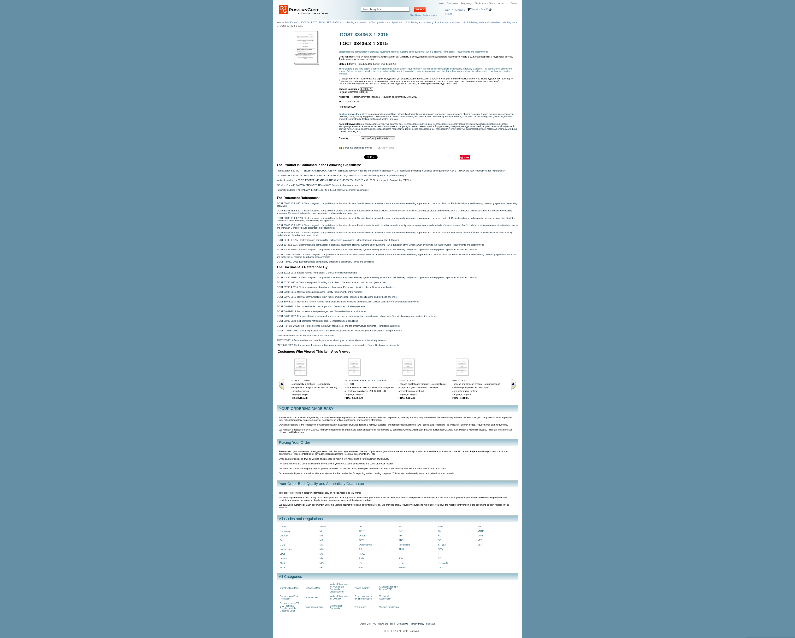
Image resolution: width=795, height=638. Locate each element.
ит (409, 126)
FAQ (374, 623)
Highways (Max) (313, 588)
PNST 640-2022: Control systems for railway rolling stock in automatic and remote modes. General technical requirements (338, 345)
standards (468, 116)
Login (447, 10)
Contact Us (402, 623)
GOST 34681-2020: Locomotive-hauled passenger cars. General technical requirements (321, 306)
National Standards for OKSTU (339, 597)
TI (439, 554)
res (416, 116)
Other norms (365, 544)
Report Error (387, 147)
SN (439, 531)
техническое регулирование (420, 129)
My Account (459, 10)
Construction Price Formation (289, 597)
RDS (401, 540)
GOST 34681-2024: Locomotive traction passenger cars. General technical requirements (321, 311)
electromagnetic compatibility (382, 114)
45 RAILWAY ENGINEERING (307, 185)
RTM (401, 563)
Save (466, 157)
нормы (486, 126)
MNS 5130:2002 (407, 380)
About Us (503, 3)
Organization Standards (336, 606)
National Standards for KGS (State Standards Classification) (339, 588)
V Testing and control (355, 22)
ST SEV (442, 544)
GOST (283, 544)
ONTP (362, 531)
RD (400, 535)
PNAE (362, 554)
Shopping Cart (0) (479, 9)
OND (361, 526)
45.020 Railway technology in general (342, 185)
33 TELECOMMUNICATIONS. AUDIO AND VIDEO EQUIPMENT (325, 175)
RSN (401, 558)
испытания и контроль (395, 126)
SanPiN (402, 567)
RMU (401, 549)
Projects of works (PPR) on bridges (363, 597)
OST (361, 540)
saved (448, 14)
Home (441, 3)
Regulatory (466, 3)
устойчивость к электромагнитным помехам (472, 129)
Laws (282, 554)
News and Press (386, 623)
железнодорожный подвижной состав (488, 124)
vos (396, 119)
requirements (406, 116)
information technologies (410, 114)
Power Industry (362, 588)
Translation (452, 3)
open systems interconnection (498, 114)
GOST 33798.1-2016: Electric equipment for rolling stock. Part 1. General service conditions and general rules (332, 282)
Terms (492, 3)
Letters (283, 558)
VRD (480, 540)
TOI (440, 558)
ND (321, 558)
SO (439, 535)
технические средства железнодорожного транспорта (375, 129)
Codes (283, 526)
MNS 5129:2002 (460, 380)
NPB (321, 563)
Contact (514, 3)
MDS (282, 567)
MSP (321, 544)
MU (321, 554)
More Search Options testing (423, 15)
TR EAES (443, 563)
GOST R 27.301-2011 (302, 380)
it (481, 114)
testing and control (379, 119)
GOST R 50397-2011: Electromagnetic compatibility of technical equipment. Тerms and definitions (325, 261)
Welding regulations (389, 607)
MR (321, 535)
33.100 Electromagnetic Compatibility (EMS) (382, 175)
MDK (282, 563)
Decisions (285, 531)
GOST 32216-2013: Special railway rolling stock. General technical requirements (317, 272)
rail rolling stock (346, 116)
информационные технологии (354, 126)
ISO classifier (283, 175)
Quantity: (344, 138)
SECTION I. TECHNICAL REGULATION (320, 22)
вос (401, 124)
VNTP (481, 531)
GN (281, 540)
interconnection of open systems (463, 114)
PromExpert (291, 22)
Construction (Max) (289, 588)
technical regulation (483, 116)
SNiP (440, 526)
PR (400, 526)
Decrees (284, 535)
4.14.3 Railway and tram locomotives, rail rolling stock (490, 22)
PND (361, 558)
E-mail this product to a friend (357, 147)
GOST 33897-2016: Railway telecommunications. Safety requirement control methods (320, 292)
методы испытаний (471, 126)
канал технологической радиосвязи (430, 126)
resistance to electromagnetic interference (440, 116)
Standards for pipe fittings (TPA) (388, 587)
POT (361, 563)
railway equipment (364, 116)
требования (442, 129)
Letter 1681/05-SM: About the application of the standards (305, 335)
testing (365, 119)
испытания (377, 126)
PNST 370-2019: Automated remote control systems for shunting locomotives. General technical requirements (332, 340)
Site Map (430, 623)
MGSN (322, 526)
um (391, 119)
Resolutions (404, 544)
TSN (440, 567)
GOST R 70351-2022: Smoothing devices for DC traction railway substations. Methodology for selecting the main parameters (339, 330)
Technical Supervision (385, 597)
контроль (455, 126)
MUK (321, 549)
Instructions (286, 549)
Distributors (480, 3)
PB (360, 549)
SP (439, 540)
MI (320, 531)
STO (440, 549)
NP (321, 567)
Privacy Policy (417, 623)
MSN (321, 540)
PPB (361, 567)
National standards (286, 180)
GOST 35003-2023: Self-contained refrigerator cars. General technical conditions (317, 321)
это (358, 131)
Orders (362, 535)
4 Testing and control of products (385, 22)
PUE (401, 531)
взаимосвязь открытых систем (381, 124)
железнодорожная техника (418, 124)
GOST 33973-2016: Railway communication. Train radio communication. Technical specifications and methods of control (337, 297)
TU (479, 526)
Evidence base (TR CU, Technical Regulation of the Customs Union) (289, 607)
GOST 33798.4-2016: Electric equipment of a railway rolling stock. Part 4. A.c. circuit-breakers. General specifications (335, 287)
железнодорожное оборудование (450, 124)
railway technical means (387, 116)
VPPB (480, 535)
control (363, 114)
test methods (354, 119)
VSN (480, 544)
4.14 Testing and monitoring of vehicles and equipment (433, 22)
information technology (434, 114)
